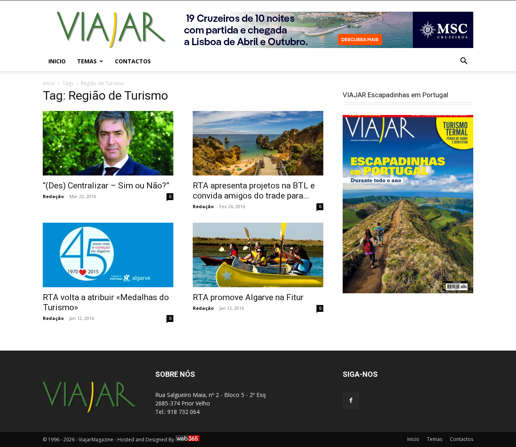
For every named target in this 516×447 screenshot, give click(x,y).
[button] (463, 62)
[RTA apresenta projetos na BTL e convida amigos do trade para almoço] (258, 143)
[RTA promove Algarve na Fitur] (258, 255)
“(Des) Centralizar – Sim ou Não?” (106, 185)
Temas (87, 61)
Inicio (57, 61)
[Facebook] (351, 401)
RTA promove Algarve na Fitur (248, 297)
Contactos (133, 61)
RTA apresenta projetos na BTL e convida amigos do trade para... (254, 191)
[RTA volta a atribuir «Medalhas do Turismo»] (108, 255)
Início (49, 83)
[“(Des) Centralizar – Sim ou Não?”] (108, 143)
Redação (53, 196)
